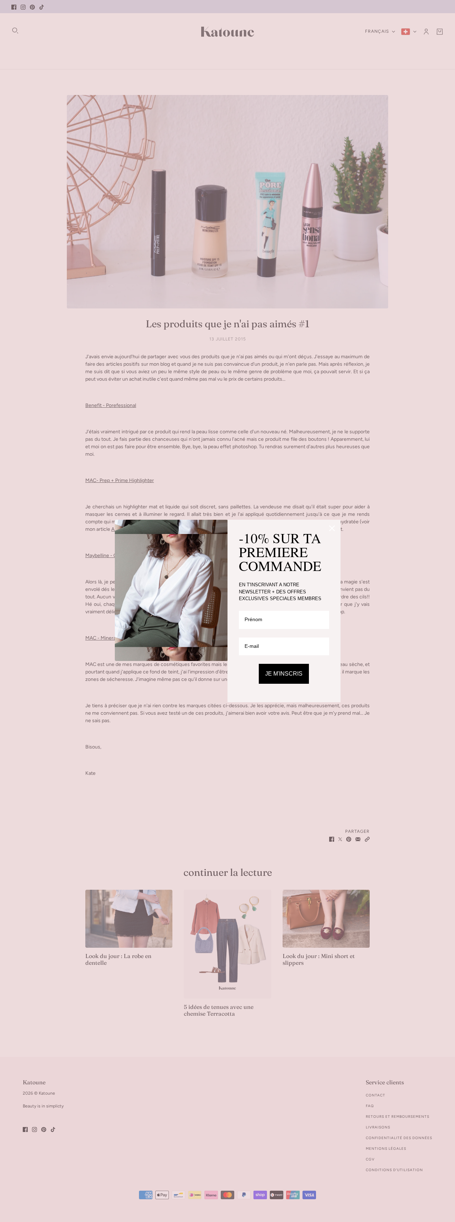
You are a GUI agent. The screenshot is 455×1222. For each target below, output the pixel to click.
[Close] (332, 528)
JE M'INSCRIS (284, 674)
